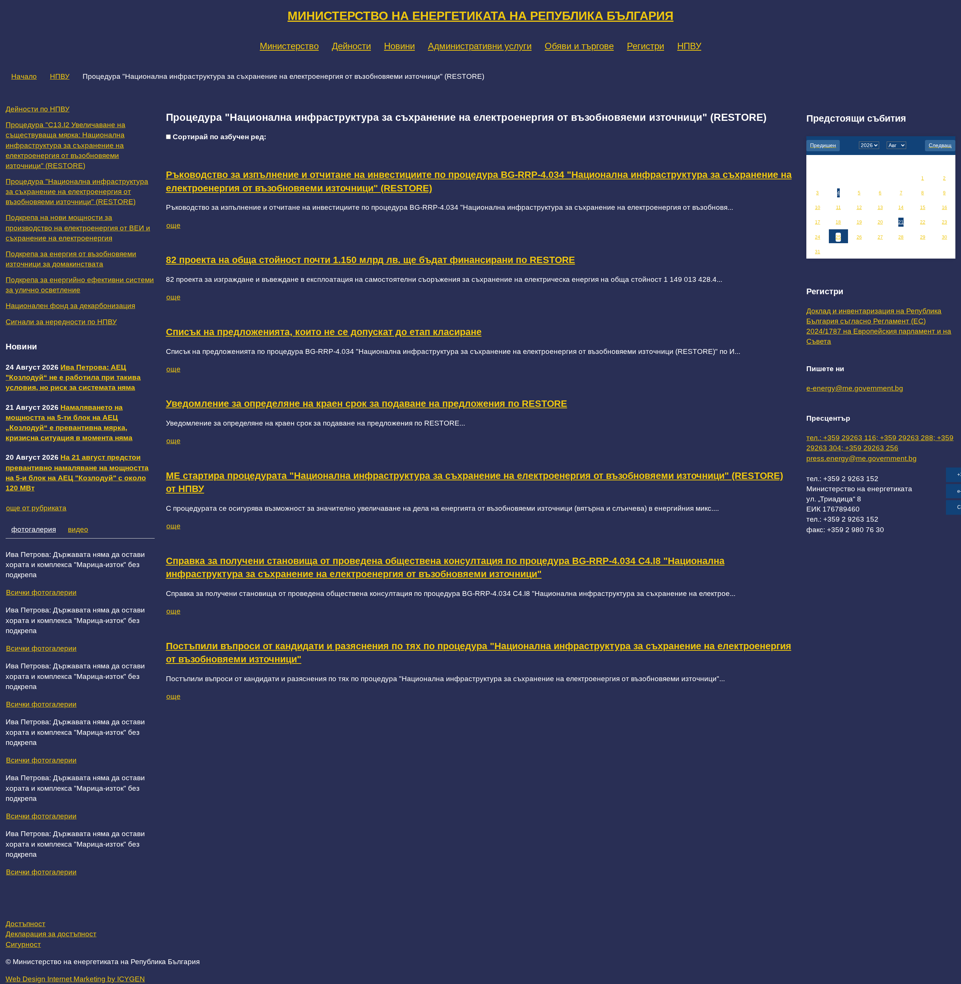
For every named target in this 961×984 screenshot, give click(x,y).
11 (838, 207)
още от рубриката (36, 508)
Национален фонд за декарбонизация (70, 306)
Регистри (645, 46)
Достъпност (25, 924)
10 (817, 207)
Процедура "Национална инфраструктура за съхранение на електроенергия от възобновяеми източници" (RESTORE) (77, 192)
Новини (399, 46)
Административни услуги (480, 46)
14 (901, 207)
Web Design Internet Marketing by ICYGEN (75, 979)
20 (880, 222)
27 (880, 237)
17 (817, 222)
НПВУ (689, 46)
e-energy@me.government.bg (854, 388)
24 (817, 237)
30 (944, 237)
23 (944, 222)
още (173, 225)
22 (922, 222)
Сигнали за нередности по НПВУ (61, 322)
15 (922, 207)
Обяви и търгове (579, 46)
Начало (24, 76)
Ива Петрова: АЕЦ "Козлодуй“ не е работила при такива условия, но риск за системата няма (73, 377)
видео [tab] (78, 529)
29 (922, 237)
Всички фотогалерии (41, 592)
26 (859, 237)
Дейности (351, 46)
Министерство (289, 46)
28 (901, 237)
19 (859, 222)
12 (859, 207)
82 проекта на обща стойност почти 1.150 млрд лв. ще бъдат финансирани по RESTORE (370, 260)
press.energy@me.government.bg (861, 458)
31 (817, 251)
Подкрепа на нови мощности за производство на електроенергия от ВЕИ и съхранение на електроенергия (78, 228)
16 (944, 207)
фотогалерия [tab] (33, 529)
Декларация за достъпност (51, 934)
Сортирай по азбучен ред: (219, 137)
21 (901, 222)
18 (838, 222)
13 (880, 207)
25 (838, 237)
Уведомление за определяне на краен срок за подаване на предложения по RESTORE (366, 404)
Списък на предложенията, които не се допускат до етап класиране (324, 332)
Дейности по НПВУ (37, 109)
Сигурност (23, 944)
